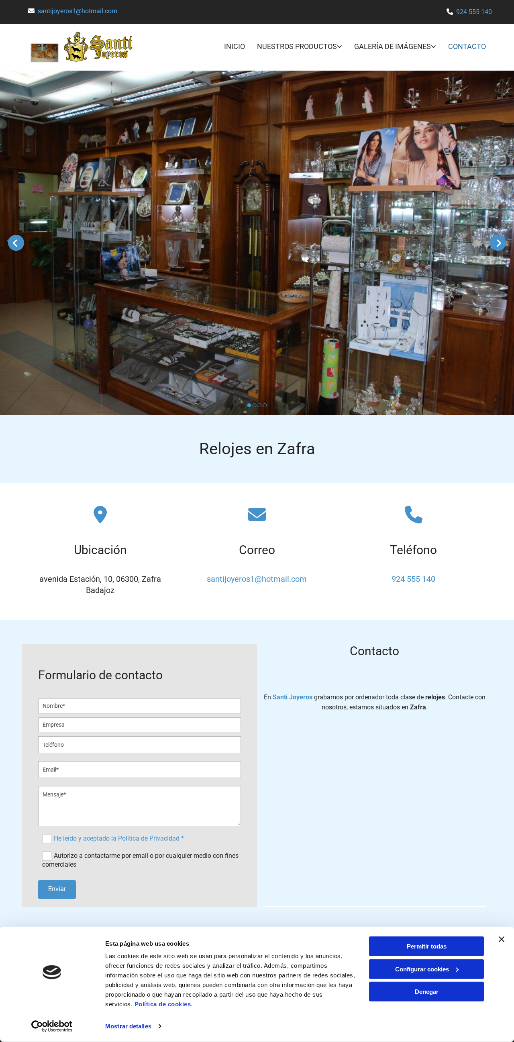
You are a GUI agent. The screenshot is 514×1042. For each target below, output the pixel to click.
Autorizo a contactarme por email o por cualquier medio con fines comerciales (140, 859)
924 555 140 (474, 12)
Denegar (427, 991)
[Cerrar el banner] (501, 939)
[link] (293, 47)
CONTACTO (467, 46)
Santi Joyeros (292, 697)
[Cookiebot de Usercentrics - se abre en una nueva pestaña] (52, 1026)
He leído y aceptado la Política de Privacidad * (119, 838)
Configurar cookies (422, 968)
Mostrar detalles (128, 1026)
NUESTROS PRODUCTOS (297, 46)
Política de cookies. (164, 1004)
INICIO (234, 46)
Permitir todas (427, 946)
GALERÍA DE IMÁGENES (392, 46)
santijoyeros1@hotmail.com (77, 11)
